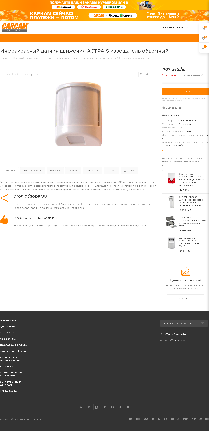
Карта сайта (8, 391)
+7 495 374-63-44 (174, 27)
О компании (8, 320)
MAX (96, 407)
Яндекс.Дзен (128, 407)
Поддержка (8, 339)
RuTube (89, 407)
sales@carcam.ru (175, 340)
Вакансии (6, 366)
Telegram (104, 407)
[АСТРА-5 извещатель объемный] (78, 115)
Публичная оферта (13, 351)
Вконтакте (81, 407)
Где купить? (8, 326)
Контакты (7, 332)
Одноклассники (120, 407)
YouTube (112, 407)
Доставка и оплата (13, 345)
